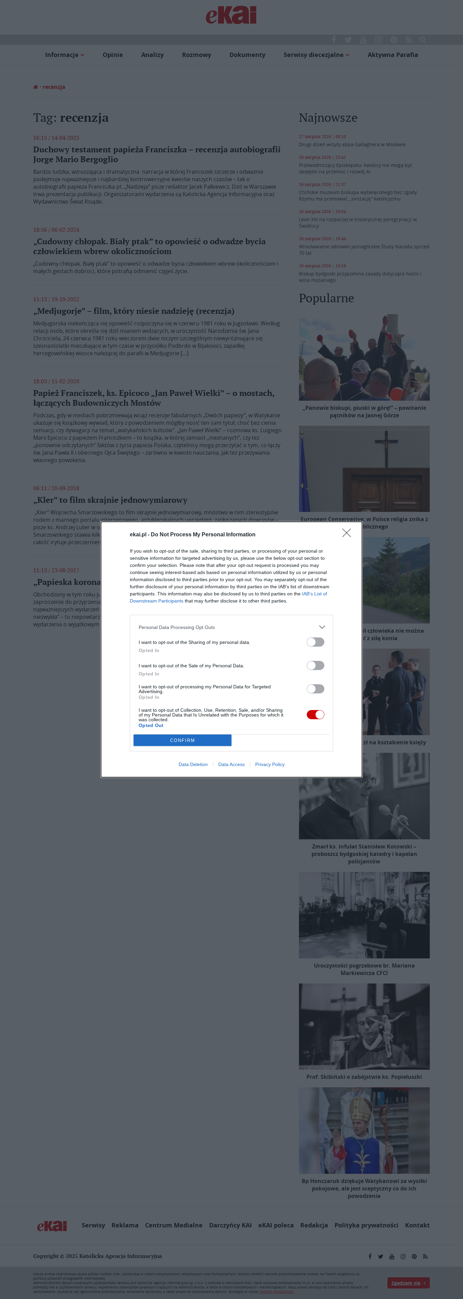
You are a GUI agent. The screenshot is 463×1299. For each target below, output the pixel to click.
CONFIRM (182, 740)
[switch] (315, 642)
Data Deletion (193, 764)
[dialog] (231, 649)
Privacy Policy (270, 764)
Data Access (231, 764)
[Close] (348, 535)
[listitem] (231, 627)
